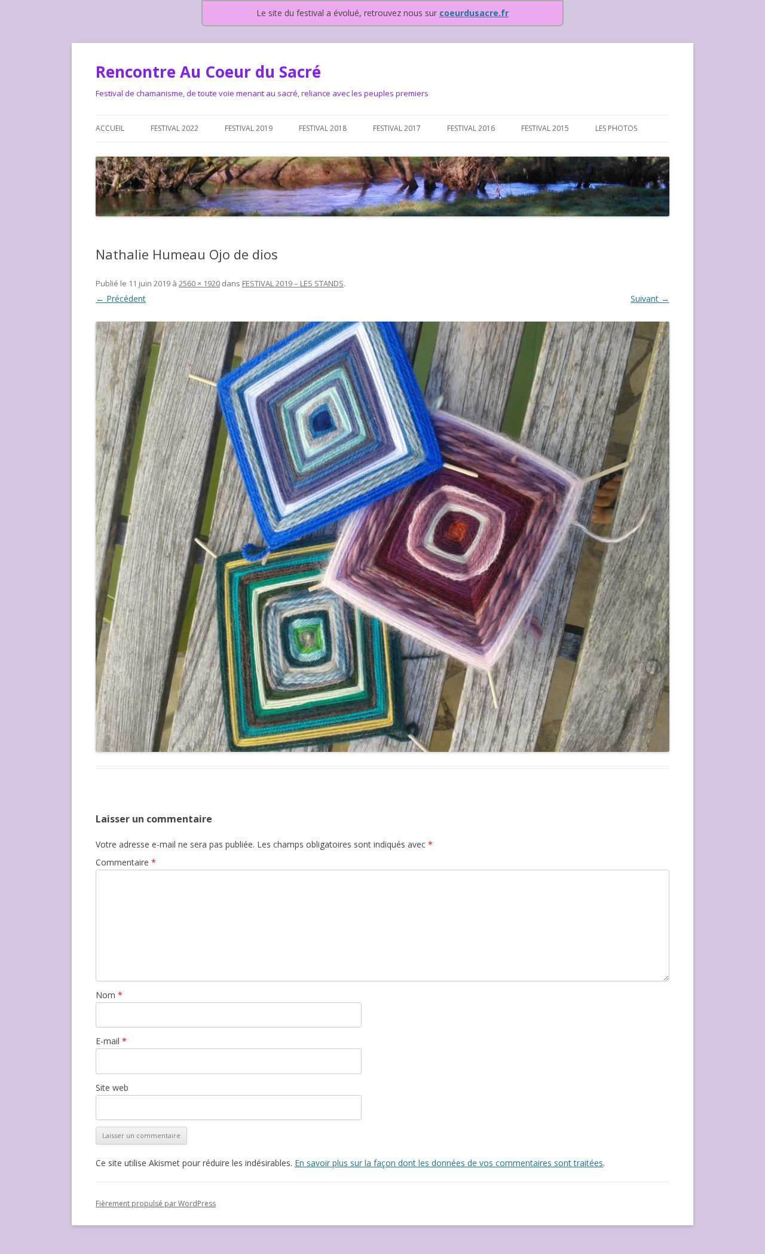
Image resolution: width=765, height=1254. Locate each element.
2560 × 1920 (199, 283)
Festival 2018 (323, 128)
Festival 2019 (249, 128)
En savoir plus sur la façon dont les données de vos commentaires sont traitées (449, 1163)
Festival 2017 (397, 128)
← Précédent (121, 298)
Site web (112, 1087)
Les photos (616, 128)
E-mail (111, 1041)
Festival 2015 (545, 128)
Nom (109, 995)
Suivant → (650, 298)
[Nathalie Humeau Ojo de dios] (382, 537)
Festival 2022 (174, 128)
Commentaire (126, 862)
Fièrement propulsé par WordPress (156, 1203)
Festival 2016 (471, 128)
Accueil (110, 128)
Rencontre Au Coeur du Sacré (208, 71)
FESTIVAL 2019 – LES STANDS (293, 283)
